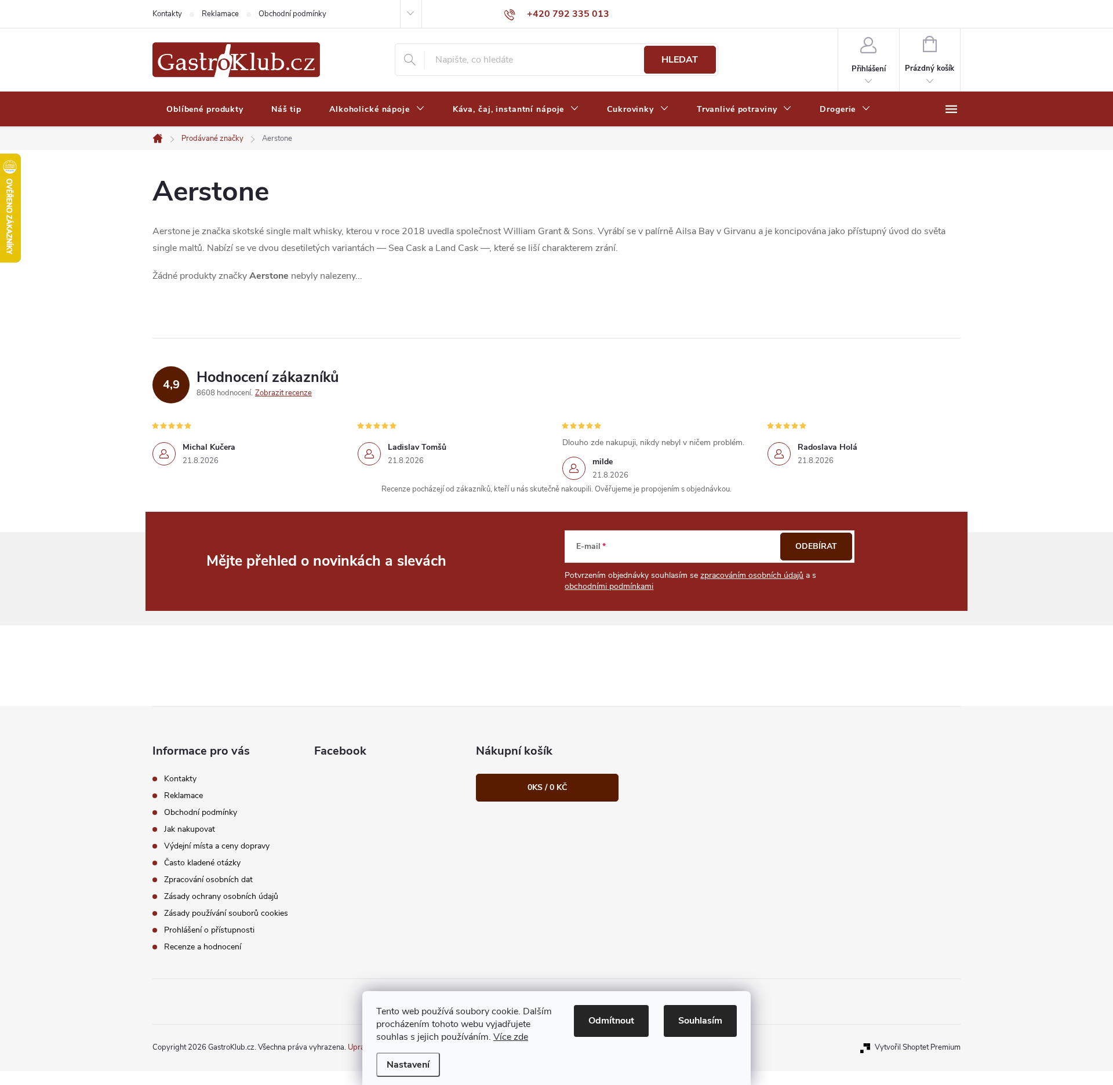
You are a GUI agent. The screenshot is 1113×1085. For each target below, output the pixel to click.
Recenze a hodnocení (202, 946)
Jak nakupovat (189, 829)
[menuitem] (204, 110)
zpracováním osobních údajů (751, 575)
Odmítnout (611, 1020)
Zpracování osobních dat (208, 879)
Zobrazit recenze (283, 393)
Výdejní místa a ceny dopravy (217, 845)
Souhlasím (700, 1020)
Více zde (510, 1037)
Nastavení (408, 1064)
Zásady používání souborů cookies (226, 913)
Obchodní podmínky (292, 14)
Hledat (679, 59)
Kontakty (167, 14)
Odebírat (816, 546)
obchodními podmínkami (609, 586)
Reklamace (220, 14)
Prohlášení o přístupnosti (209, 929)
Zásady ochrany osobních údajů (221, 896)
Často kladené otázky (202, 862)
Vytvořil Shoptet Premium (918, 1047)
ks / (547, 787)
